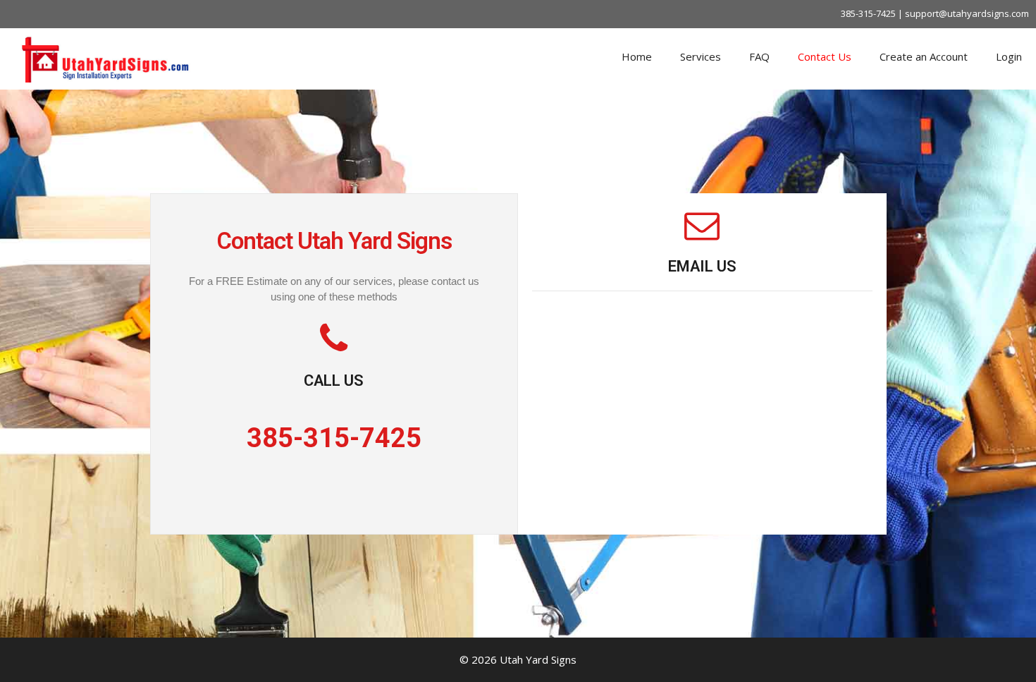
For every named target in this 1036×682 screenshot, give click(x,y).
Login (1009, 56)
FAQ (759, 56)
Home (637, 56)
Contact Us (824, 56)
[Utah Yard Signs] (105, 57)
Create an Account (924, 56)
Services (700, 56)
